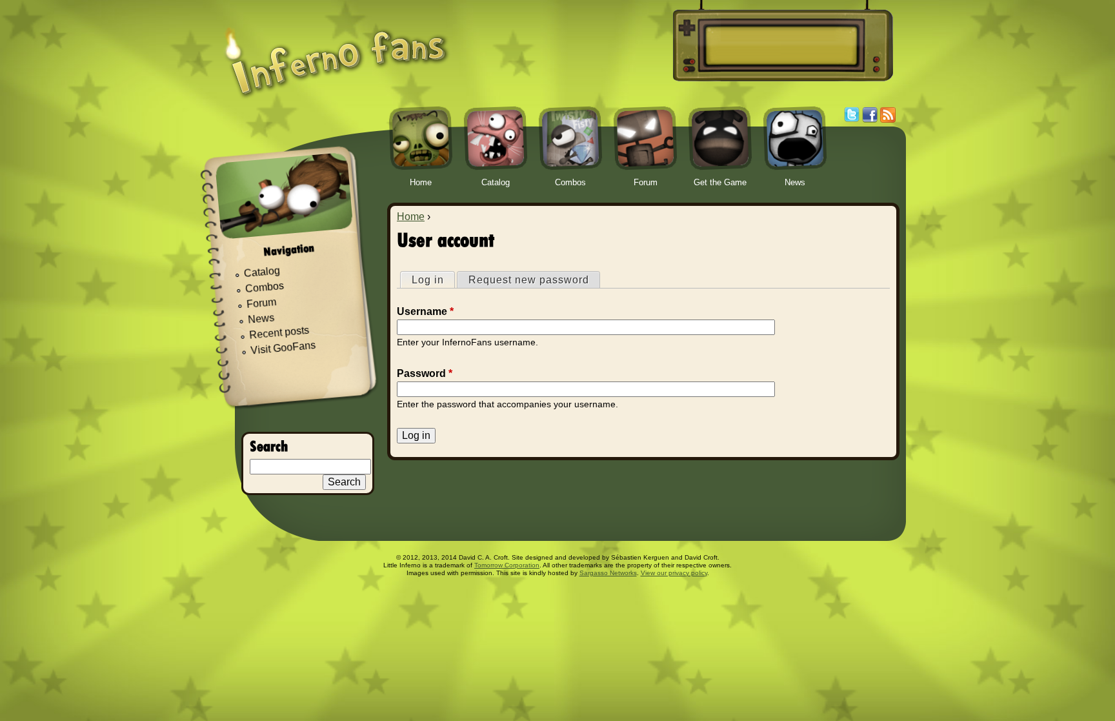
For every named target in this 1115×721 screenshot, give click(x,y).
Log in (433, 279)
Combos (264, 287)
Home (411, 216)
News (261, 319)
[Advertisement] (780, 45)
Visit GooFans (283, 348)
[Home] (336, 53)
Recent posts (279, 333)
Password (424, 373)
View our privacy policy (674, 572)
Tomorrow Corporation (506, 565)
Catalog (261, 272)
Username (425, 311)
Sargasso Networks (608, 572)
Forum (261, 303)
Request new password (528, 279)
